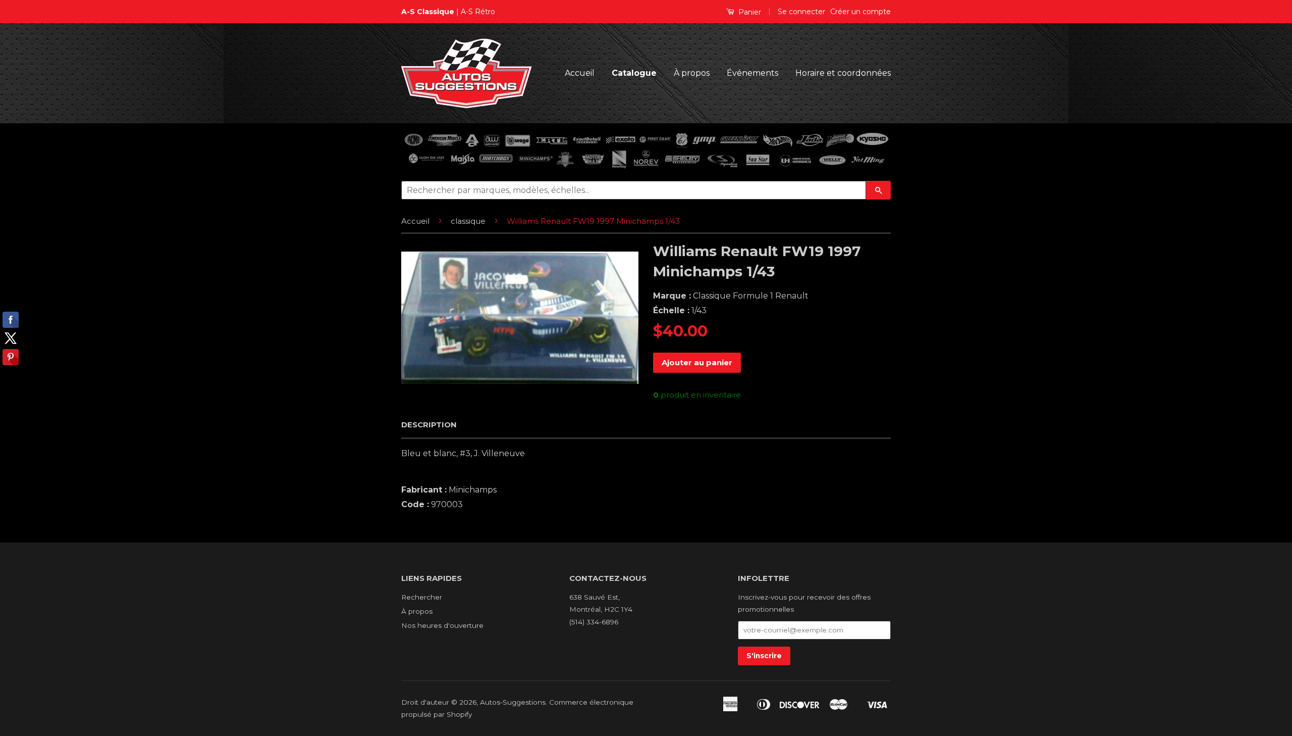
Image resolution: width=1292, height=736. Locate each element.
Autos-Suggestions (513, 702)
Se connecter (801, 11)
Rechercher (421, 597)
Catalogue (634, 73)
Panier (748, 12)
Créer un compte (860, 11)
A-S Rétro (478, 11)
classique (468, 221)
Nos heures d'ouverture (442, 625)
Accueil (580, 73)
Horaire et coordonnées (843, 73)
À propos (692, 73)
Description (429, 424)
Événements (752, 73)
